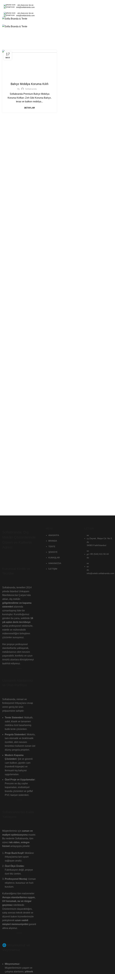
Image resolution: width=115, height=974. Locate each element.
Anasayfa (35, 40)
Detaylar (29, 108)
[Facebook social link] (95, 10)
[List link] (57, 544)
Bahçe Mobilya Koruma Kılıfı (30, 84)
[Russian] (13, 1)
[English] (5, 1)
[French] (9, 1)
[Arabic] (2, 1)
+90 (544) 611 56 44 (25, 5)
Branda (29, 78)
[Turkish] (17, 1)
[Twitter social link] (99, 10)
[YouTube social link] (106, 10)
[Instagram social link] (102, 10)
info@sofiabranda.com (25, 7)
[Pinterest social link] (109, 10)
